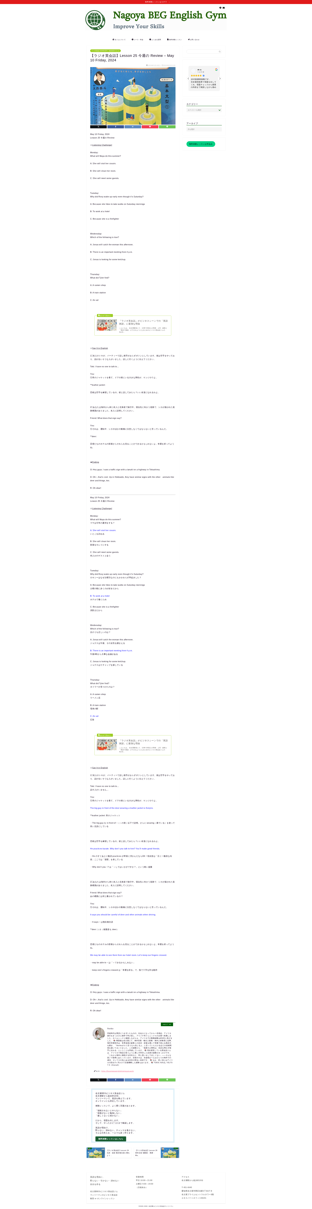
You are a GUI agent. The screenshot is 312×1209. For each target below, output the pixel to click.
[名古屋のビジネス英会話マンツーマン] (156, 29)
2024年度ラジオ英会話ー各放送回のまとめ (112, 1167)
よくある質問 (156, 39)
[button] (220, 78)
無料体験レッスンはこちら (110, 1139)
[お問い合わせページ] (224, 8)
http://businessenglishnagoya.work (117, 1071)
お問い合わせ (195, 39)
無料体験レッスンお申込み (201, 144)
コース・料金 (138, 39)
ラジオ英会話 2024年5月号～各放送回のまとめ (105, 50)
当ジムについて (120, 39)
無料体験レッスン (175, 39)
